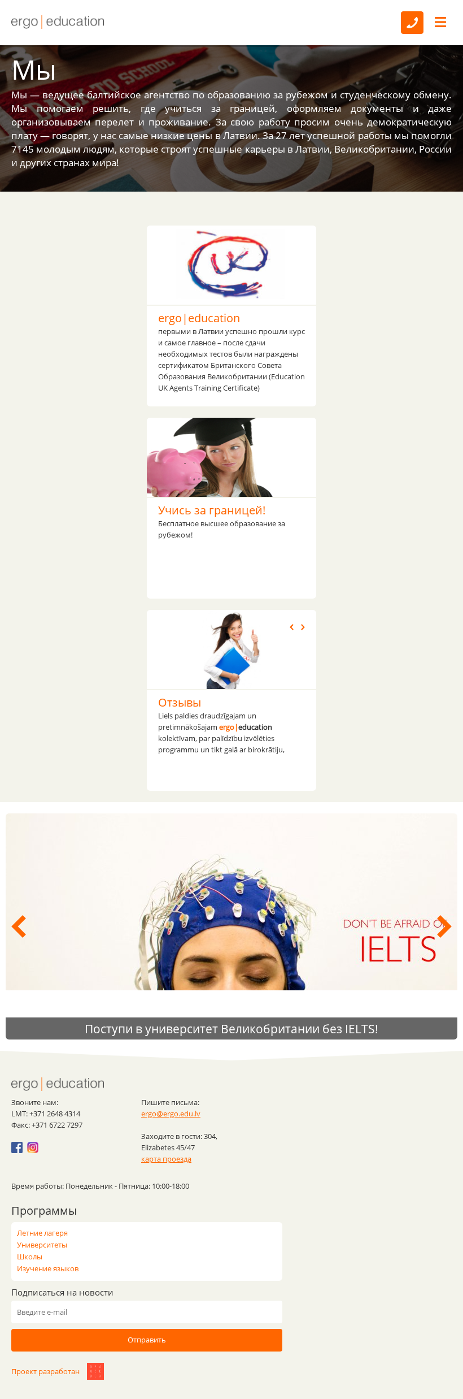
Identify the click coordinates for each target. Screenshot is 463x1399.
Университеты (42, 1245)
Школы (29, 1256)
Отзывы (179, 702)
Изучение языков (47, 1268)
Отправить (147, 1340)
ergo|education (199, 318)
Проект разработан (46, 1371)
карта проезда (166, 1159)
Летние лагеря (42, 1233)
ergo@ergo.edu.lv (170, 1113)
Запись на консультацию (412, 22)
